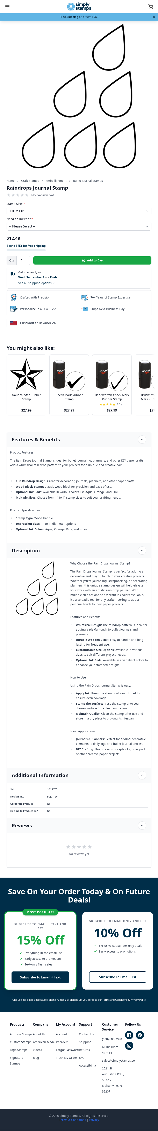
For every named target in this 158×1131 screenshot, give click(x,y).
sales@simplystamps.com (119, 1060)
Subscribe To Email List (117, 977)
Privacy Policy (138, 1000)
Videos (37, 1050)
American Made (44, 1042)
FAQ (82, 1058)
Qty (11, 260)
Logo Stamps (19, 1050)
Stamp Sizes (16, 204)
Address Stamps (21, 1034)
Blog (36, 1058)
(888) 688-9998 (112, 1039)
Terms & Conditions (72, 1120)
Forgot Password (67, 1050)
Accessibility (87, 1065)
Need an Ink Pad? (20, 219)
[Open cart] (150, 6)
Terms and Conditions (114, 1000)
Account (61, 1034)
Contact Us (86, 1034)
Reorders (62, 1042)
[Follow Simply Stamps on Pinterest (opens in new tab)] (140, 1035)
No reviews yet (42, 195)
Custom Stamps (20, 1042)
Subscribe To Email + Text (40, 977)
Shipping (85, 1042)
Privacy (94, 1120)
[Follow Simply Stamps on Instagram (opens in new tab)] (129, 1046)
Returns (84, 1050)
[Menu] (7, 6)
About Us (39, 1034)
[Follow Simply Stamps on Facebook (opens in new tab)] (129, 1035)
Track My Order (66, 1058)
